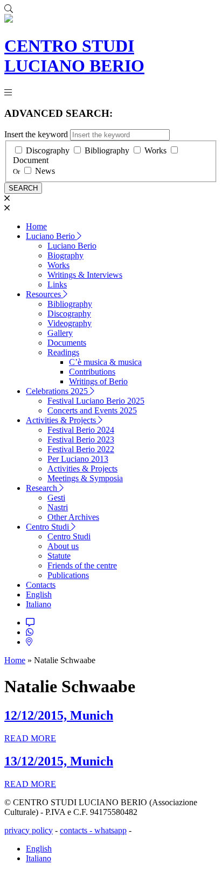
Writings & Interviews (84, 274)
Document (30, 160)
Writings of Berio (98, 381)
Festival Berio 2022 (80, 449)
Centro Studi (48, 526)
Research (42, 488)
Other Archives (73, 517)
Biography (65, 255)
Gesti (56, 497)
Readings (63, 352)
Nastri (57, 507)
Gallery (60, 332)
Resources (44, 294)
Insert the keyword (36, 134)
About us (63, 546)
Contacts (41, 584)
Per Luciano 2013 (77, 458)
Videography (69, 323)
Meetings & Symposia (85, 478)
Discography (48, 150)
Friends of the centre (82, 565)
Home (36, 226)
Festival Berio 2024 (80, 429)
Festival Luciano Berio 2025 (95, 400)
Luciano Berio (51, 236)
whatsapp (110, 830)
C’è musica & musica (105, 362)
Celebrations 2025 (58, 391)
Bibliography (107, 150)
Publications (68, 575)
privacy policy (28, 830)
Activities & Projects (62, 420)
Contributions (92, 371)
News (45, 170)
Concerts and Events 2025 (92, 410)
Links (57, 284)
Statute (59, 555)
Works (155, 150)
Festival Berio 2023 (80, 439)
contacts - (77, 830)
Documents (66, 342)
